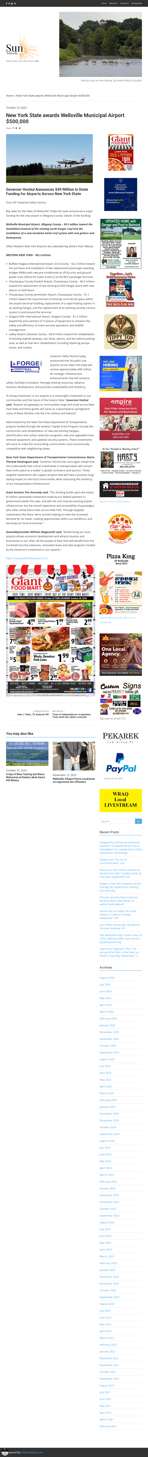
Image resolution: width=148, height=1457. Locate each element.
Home (104, 3)
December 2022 (109, 1276)
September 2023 (109, 1215)
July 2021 (105, 1392)
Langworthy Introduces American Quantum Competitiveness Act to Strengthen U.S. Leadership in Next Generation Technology (121, 848)
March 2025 (107, 1093)
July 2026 (105, 984)
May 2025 (105, 1079)
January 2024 (107, 1188)
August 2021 (107, 1385)
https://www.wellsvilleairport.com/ (27, 558)
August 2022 (107, 1304)
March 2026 (107, 1011)
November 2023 (109, 1202)
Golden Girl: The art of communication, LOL (113, 861)
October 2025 (108, 1045)
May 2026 (105, 998)
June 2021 (105, 1399)
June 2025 (105, 1073)
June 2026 (105, 991)
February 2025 (108, 1100)
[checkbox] (5, 1452)
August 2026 (107, 977)
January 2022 (107, 1351)
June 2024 (105, 1154)
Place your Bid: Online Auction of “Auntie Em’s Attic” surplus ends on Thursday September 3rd (121, 873)
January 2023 (107, 1270)
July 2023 (105, 1229)
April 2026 (106, 1005)
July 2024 (105, 1147)
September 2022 (109, 1297)
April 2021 (106, 1412)
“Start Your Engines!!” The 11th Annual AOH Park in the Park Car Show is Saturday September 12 (119, 952)
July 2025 (105, 1066)
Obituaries (113, 3)
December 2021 (109, 1358)
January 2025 (107, 1107)
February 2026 (108, 1018)
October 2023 (108, 1208)
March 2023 (107, 1256)
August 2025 (107, 1059)
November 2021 (109, 1365)
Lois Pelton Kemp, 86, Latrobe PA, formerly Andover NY (120, 926)
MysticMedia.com (32, 1452)
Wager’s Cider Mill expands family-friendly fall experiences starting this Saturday (120, 887)
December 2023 (109, 1195)
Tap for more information (115, 501)
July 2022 (105, 1310)
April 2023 (106, 1249)
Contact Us (124, 3)
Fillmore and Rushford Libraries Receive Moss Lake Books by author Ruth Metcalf (119, 901)
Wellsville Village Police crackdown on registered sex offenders (74, 780)
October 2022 (108, 1290)
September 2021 (109, 1378)
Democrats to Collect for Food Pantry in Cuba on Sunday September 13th (118, 914)
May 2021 (105, 1406)
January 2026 (107, 1025)
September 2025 (109, 1052)
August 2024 (107, 1141)
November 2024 (109, 1120)
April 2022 (106, 1331)
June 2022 (105, 1317)
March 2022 (107, 1338)
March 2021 (107, 1419)
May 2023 (105, 1242)
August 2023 (107, 1222)
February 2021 (108, 1426)
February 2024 (108, 1181)
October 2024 (108, 1127)
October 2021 (108, 1372)
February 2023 (108, 1263)
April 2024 (106, 1168)
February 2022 (108, 1344)
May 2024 (105, 1161)
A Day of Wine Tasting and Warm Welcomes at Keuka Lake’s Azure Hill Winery (25, 777)
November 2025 (109, 1039)
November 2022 (109, 1283)
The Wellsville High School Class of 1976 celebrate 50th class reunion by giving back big (121, 938)
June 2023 (105, 1236)
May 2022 (105, 1324)
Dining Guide (137, 3)
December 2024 (109, 1113)
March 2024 (107, 1175)
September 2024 (109, 1134)
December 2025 (109, 1032)
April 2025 (106, 1086)
